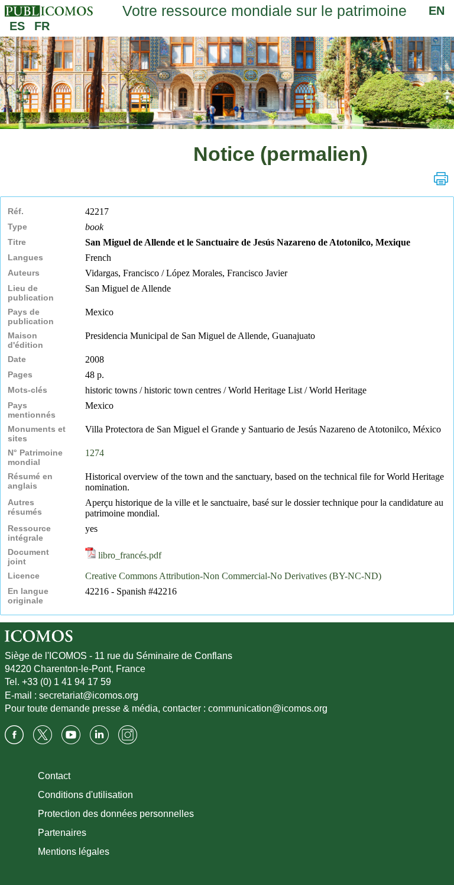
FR (42, 26)
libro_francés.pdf (128, 555)
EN (437, 10)
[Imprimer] (441, 179)
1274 (94, 453)
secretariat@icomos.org (88, 695)
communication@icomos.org (267, 708)
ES (17, 26)
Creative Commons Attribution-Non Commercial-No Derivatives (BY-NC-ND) (233, 576)
